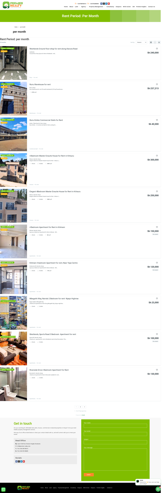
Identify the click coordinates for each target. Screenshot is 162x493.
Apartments (32, 256)
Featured (4, 51)
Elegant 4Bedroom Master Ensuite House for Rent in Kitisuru (55, 191)
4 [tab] (15, 78)
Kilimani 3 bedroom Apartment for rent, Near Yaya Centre (54, 263)
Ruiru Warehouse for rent (40, 84)
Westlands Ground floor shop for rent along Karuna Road (53, 49)
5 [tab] (16, 114)
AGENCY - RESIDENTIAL (7, 155)
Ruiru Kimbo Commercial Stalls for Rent (46, 120)
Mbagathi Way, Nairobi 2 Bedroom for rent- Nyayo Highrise (54, 299)
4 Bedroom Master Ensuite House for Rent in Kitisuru (52, 156)
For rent (35, 77)
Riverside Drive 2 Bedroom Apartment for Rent (49, 370)
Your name (87, 423)
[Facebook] (101, 4)
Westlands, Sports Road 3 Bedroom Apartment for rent (53, 334)
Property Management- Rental (8, 301)
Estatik (83, 415)
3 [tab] (14, 78)
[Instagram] (104, 4)
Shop (31, 77)
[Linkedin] (106, 4)
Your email (87, 431)
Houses (31, 184)
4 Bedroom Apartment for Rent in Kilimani (47, 227)
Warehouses (33, 113)
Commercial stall (34, 149)
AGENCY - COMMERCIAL (8, 48)
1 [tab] (11, 78)
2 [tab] (12, 78)
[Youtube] (109, 4)
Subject (86, 439)
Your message (88, 447)
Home (16, 27)
